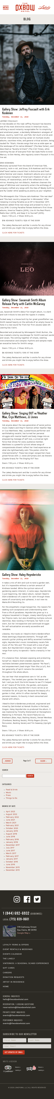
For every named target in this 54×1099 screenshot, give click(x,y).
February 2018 (12, 839)
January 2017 (12, 859)
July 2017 (10, 848)
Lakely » (18, 1070)
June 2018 (10, 837)
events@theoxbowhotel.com (16, 1015)
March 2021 (11, 823)
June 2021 (10, 820)
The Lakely (9, 959)
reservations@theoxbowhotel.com (19, 1007)
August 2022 (11, 814)
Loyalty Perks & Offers (16, 945)
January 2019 (12, 831)
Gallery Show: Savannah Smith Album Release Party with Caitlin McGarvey (24, 302)
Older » (43, 761)
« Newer (7, 761)
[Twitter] (37, 900)
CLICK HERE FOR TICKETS (13, 233)
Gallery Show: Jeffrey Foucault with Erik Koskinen (26, 111)
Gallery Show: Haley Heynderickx (21, 575)
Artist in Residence (13, 982)
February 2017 (12, 856)
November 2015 (13, 867)
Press (8, 795)
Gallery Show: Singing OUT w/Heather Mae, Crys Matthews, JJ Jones (24, 415)
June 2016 (10, 865)
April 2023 (10, 812)
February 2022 (12, 817)
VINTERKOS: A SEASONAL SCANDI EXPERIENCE (26, 963)
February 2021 (12, 825)
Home (6, 987)
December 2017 (13, 845)
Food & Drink (11, 790)
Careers (7, 973)
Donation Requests (13, 977)
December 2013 (13, 870)
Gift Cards (9, 968)
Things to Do (11, 798)
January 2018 (12, 842)
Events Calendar (12, 954)
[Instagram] (17, 900)
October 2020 (12, 828)
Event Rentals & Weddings (18, 949)
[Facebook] (27, 900)
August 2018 (11, 834)
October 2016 (12, 862)
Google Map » (23, 933)
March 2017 (11, 853)
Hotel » (17, 1067)
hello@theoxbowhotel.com (15, 999)
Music (8, 793)
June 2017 (10, 851)
